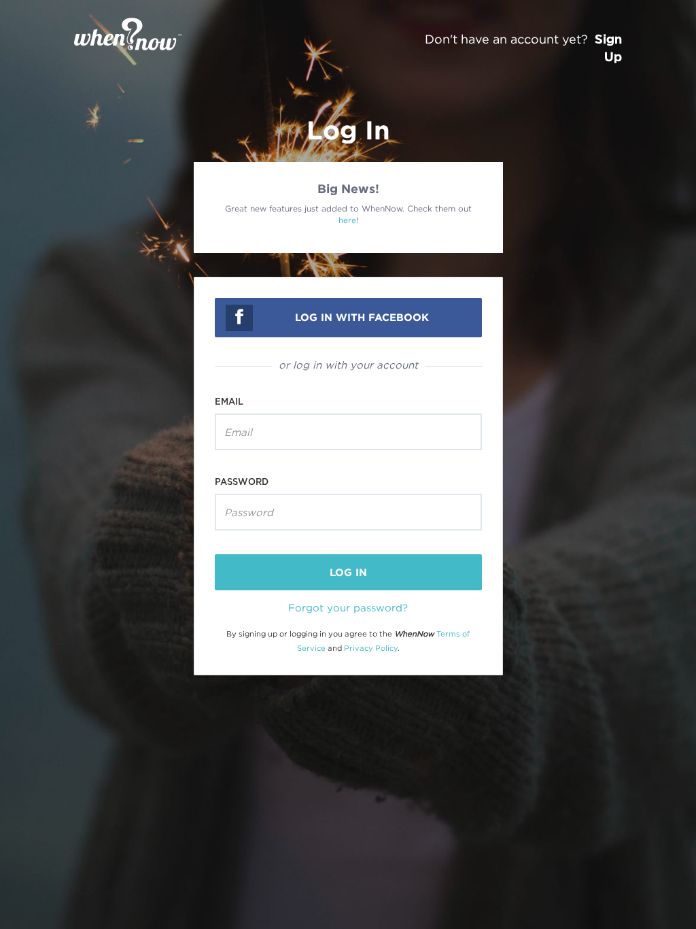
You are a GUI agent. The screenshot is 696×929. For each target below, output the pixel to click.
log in (348, 572)
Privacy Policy (371, 648)
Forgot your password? (348, 607)
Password (241, 481)
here (347, 220)
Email (229, 401)
